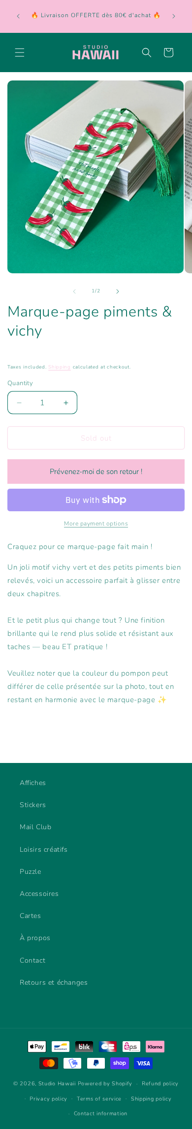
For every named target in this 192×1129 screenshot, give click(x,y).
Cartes (30, 915)
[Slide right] (117, 291)
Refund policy (160, 1083)
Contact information (101, 1113)
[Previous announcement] (18, 16)
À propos (35, 938)
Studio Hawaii (57, 1083)
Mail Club (35, 827)
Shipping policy (151, 1099)
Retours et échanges (54, 982)
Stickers (33, 805)
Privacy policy (48, 1099)
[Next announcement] (174, 16)
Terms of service (99, 1099)
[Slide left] (74, 291)
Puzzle (30, 871)
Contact (32, 960)
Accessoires (39, 893)
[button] (20, 52)
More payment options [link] (96, 523)
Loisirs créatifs (44, 849)
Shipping (59, 367)
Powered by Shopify (105, 1083)
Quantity (20, 383)
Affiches (33, 783)
